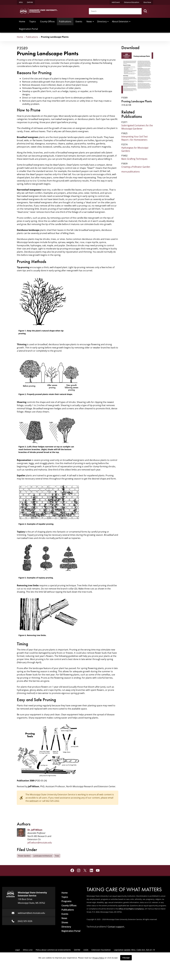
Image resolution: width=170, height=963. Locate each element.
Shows (64, 922)
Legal (17, 950)
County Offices (47, 21)
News (89, 21)
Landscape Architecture (42, 855)
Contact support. (116, 926)
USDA (85, 950)
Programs (66, 901)
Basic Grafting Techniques (134, 158)
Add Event (116, 2)
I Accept (126, 958)
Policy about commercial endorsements (53, 950)
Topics (32, 21)
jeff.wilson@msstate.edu (39, 842)
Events (79, 21)
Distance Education (131, 2)
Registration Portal (28, 28)
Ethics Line (28, 950)
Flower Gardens (24, 855)
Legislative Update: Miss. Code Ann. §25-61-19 (134, 950)
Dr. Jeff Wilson (34, 829)
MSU (21, 2)
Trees (57, 855)
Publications (65, 21)
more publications (130, 171)
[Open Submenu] (93, 21)
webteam (34, 800)
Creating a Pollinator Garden (135, 166)
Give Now (147, 2)
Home (22, 21)
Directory (102, 21)
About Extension (120, 21)
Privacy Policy (98, 957)
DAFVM (30, 2)
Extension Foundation (101, 950)
